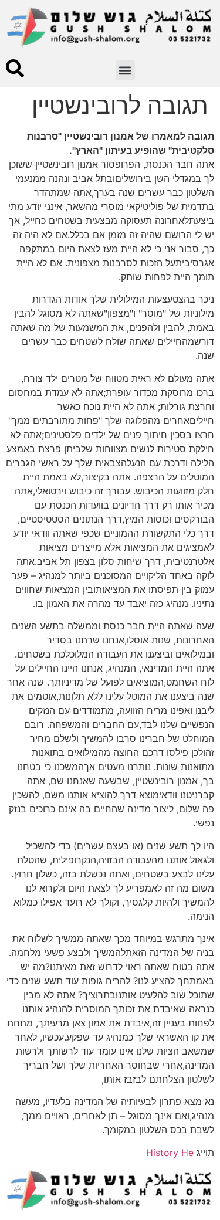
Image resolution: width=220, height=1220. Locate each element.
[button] (125, 70)
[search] (15, 68)
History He (170, 1152)
